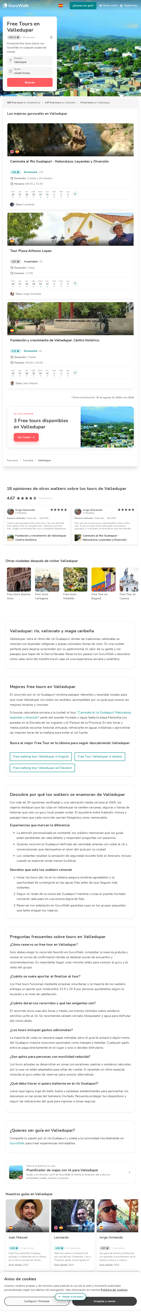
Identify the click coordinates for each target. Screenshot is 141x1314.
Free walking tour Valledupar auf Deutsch (42, 768)
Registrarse (130, 5)
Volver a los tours (72, 1296)
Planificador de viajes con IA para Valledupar (62, 1170)
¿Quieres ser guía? (83, 5)
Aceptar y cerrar (104, 1301)
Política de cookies (114, 1290)
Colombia (28, 460)
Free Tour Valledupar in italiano (100, 756)
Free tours (12, 460)
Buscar (30, 82)
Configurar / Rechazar (37, 1301)
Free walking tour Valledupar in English (41, 756)
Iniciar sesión (110, 5)
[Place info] (51, 37)
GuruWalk (17, 1143)
